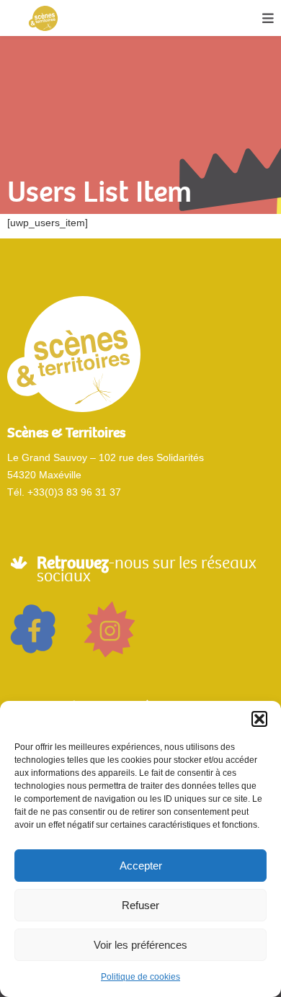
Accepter (141, 865)
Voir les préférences (140, 945)
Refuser (140, 905)
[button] (259, 719)
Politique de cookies (140, 977)
